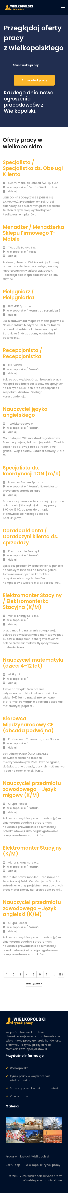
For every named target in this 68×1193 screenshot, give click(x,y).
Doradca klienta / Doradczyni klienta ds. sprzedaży (30, 536)
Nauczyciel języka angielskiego (25, 412)
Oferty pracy (19, 1096)
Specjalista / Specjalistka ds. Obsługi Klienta (33, 168)
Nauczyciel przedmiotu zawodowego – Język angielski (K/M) (32, 908)
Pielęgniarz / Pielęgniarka (18, 294)
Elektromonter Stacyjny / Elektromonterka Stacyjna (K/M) (32, 601)
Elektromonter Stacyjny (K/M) (32, 850)
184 (61, 974)
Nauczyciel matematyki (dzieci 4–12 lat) (33, 662)
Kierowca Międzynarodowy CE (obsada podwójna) (28, 724)
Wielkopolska (19, 1068)
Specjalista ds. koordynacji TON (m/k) (32, 470)
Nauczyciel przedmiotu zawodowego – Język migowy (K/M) (32, 789)
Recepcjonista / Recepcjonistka (22, 353)
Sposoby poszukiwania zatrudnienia (35, 1088)
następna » (34, 983)
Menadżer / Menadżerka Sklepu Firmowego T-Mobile (33, 233)
